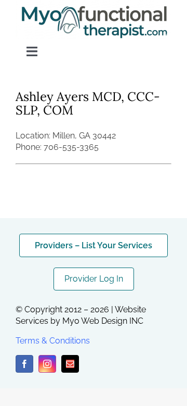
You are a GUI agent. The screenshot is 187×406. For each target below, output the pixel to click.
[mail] (70, 364)
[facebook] (24, 364)
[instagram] (47, 364)
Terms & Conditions (53, 341)
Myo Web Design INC (102, 321)
